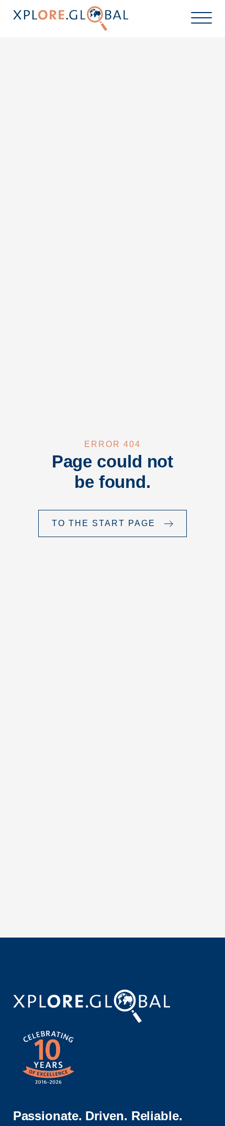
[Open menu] (201, 18)
